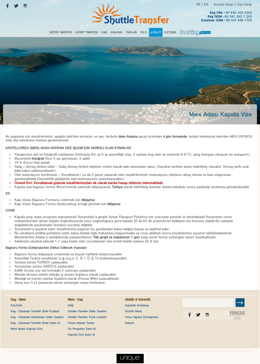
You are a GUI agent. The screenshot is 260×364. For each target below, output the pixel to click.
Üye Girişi (244, 5)
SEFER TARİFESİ (60, 32)
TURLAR (131, 32)
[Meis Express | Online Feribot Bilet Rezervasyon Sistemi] (130, 14)
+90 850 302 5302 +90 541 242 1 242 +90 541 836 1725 (226, 16)
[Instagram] (24, 7)
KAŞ (104, 32)
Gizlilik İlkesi (133, 311)
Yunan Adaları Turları (81, 323)
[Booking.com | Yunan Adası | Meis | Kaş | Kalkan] (195, 32)
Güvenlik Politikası (137, 305)
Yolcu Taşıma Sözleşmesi (141, 317)
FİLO (143, 32)
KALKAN (116, 32)
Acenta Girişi (223, 5)
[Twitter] (15, 7)
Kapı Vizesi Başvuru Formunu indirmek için (54, 200)
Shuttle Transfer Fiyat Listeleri (87, 317)
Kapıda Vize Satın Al (81, 334)
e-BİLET (156, 32)
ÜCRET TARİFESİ (86, 32)
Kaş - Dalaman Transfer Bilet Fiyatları (35, 311)
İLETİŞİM (170, 32)
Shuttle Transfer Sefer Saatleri (87, 311)
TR (198, 5)
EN (206, 5)
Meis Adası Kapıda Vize (26, 328)
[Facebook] (6, 7)
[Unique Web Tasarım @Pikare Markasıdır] (130, 357)
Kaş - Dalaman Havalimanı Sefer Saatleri (37, 317)
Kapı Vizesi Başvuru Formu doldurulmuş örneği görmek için (67, 204)
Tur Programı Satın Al (82, 328)
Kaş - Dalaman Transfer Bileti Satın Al (35, 323)
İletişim (129, 323)
